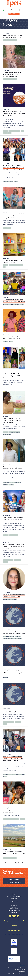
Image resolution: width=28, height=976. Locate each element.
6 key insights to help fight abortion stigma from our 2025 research (13, 338)
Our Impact (14, 926)
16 (18, 863)
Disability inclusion (8, 181)
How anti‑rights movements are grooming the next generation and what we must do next (14, 113)
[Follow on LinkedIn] (10, 916)
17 (22, 863)
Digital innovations (19, 774)
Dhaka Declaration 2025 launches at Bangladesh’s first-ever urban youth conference (13, 519)
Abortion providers (16, 482)
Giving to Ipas (14, 898)
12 (5, 863)
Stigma (10, 341)
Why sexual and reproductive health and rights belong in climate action (14, 595)
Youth (9, 133)
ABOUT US (14, 893)
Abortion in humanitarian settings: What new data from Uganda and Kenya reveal (14, 853)
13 (8, 863)
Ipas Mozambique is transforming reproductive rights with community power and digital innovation (13, 758)
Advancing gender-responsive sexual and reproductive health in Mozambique (14, 300)
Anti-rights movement (14, 131)
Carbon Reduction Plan (20, 969)
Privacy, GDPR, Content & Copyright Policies (15, 967)
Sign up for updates (14, 883)
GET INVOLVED (14, 905)
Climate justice (6, 39)
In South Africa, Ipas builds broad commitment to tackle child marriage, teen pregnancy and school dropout (13, 167)
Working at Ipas (14, 901)
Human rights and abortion (14, 638)
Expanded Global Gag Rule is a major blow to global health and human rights (14, 633)
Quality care (17, 560)
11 (1, 863)
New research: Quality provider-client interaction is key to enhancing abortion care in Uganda (14, 546)
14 (12, 863)
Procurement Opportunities (14, 935)
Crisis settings (6, 228)
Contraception (7, 434)
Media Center (14, 900)
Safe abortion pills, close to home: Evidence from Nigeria (12, 261)
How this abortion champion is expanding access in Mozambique (12, 468)
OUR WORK (14, 907)
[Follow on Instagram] (13, 916)
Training (17, 304)
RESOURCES (14, 912)
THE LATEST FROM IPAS (14, 910)
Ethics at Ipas (22, 971)
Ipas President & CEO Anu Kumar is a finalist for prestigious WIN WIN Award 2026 (14, 376)
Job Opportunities (14, 930)
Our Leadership (14, 894)
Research (14, 39)
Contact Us (22, 965)
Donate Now (13, 14)
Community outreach (8, 304)
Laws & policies (15, 819)
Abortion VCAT (6, 482)
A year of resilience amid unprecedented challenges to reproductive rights (11, 811)
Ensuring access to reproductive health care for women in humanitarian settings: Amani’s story (14, 216)
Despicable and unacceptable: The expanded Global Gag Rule (12, 711)
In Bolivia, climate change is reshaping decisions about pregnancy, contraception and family (14, 74)
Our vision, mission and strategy (14, 896)
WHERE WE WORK (14, 909)
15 (15, 863)
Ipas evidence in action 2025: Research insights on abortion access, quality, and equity (14, 673)
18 (25, 863)
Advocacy (5, 131)
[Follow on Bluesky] (15, 916)
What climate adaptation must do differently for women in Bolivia (12, 36)
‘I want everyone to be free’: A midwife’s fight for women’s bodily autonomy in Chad (12, 420)
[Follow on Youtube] (18, 916)
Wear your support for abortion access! (14, 921)
